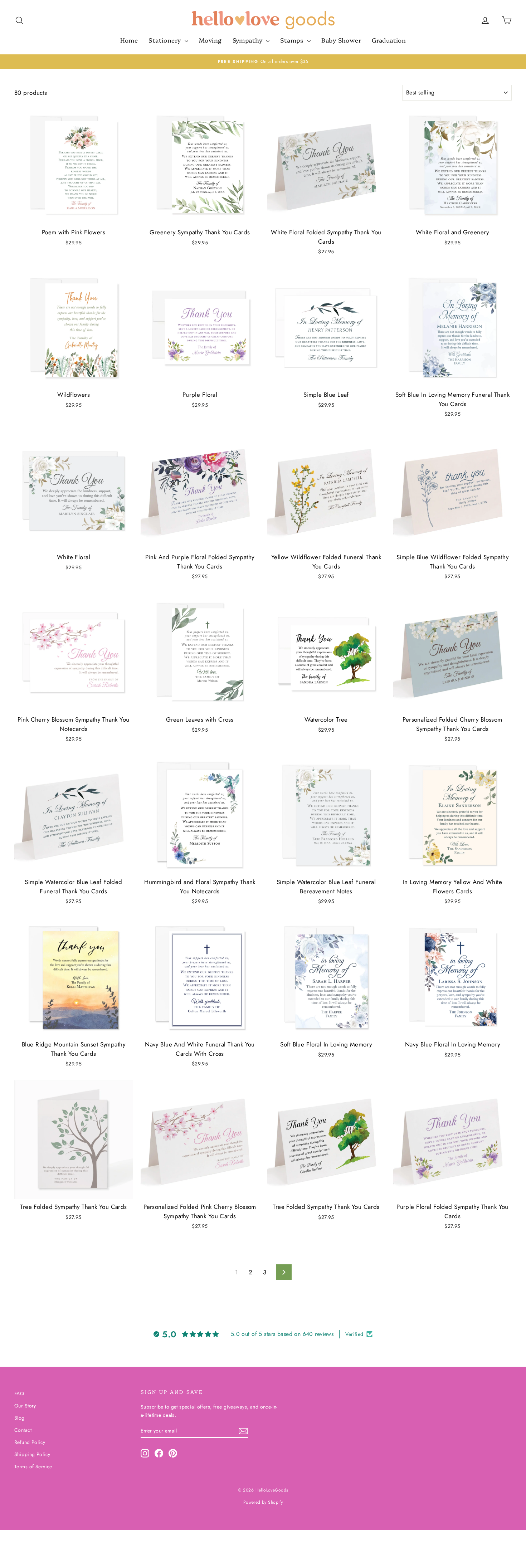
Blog (19, 1417)
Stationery (165, 40)
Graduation (389, 40)
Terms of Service (33, 1466)
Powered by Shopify (263, 1502)
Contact (22, 1430)
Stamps (292, 40)
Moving (210, 40)
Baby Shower (341, 40)
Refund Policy (29, 1442)
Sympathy (248, 40)
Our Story (25, 1405)
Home (129, 40)
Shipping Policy (32, 1454)
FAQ (19, 1393)
